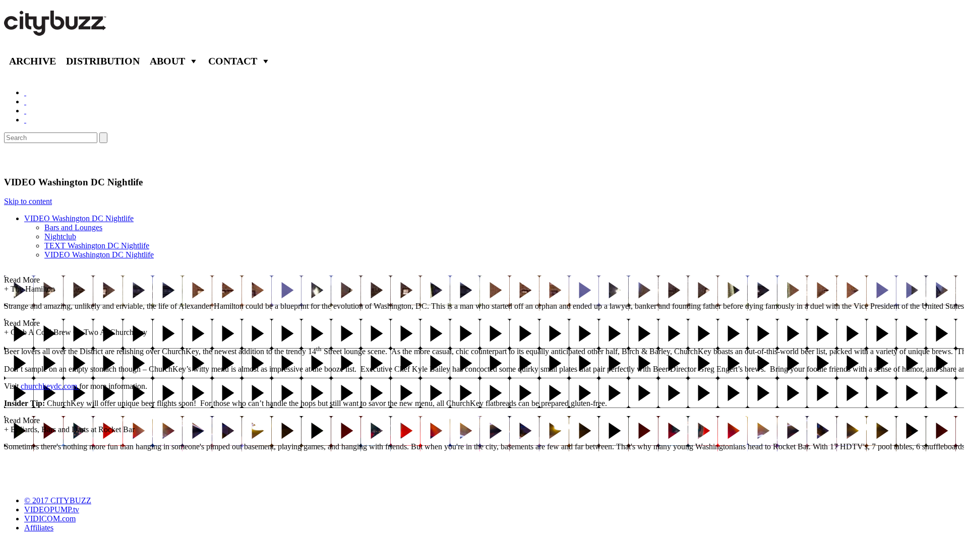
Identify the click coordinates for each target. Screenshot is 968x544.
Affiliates (38, 527)
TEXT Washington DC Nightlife (96, 245)
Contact (232, 60)
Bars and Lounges (73, 227)
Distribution (103, 60)
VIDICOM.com (50, 518)
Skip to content (28, 201)
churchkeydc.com (50, 386)
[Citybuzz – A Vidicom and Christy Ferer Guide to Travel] (56, 30)
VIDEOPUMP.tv (51, 509)
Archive (32, 60)
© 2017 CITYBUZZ (57, 500)
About (167, 60)
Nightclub (60, 236)
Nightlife (26, 159)
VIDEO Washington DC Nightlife (79, 218)
